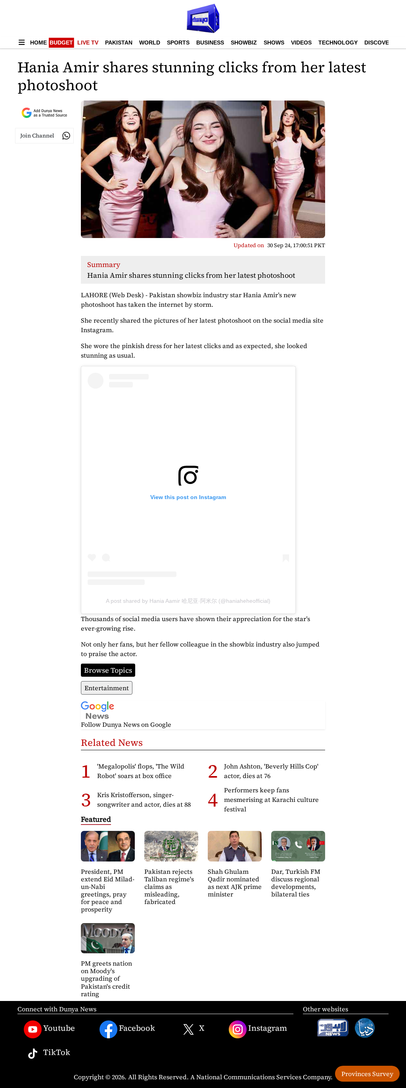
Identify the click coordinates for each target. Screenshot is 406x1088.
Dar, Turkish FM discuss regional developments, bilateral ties (295, 883)
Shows (274, 42)
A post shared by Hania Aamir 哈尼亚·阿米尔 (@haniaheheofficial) (188, 601)
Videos (301, 42)
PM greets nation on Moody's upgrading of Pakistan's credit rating (106, 978)
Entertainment (106, 687)
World (149, 42)
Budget (61, 42)
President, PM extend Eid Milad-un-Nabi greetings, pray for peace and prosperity (107, 890)
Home (38, 42)
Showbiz (244, 42)
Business (210, 42)
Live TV (87, 42)
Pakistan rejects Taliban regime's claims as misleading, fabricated (169, 886)
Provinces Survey (367, 1073)
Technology (338, 42)
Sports (178, 42)
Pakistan (118, 42)
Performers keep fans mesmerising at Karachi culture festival (271, 799)
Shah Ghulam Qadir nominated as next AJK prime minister (235, 883)
